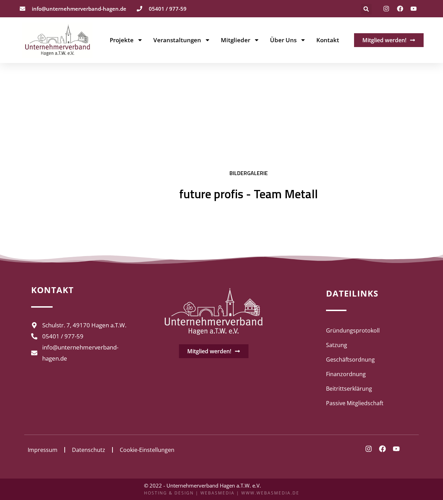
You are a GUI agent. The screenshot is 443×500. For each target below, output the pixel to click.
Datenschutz (88, 450)
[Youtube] (414, 9)
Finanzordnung (346, 374)
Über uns (283, 40)
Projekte (122, 40)
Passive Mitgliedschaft (354, 403)
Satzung (336, 345)
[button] (366, 9)
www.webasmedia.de (270, 493)
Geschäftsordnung (350, 359)
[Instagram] (386, 9)
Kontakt (327, 40)
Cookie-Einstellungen (147, 450)
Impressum (42, 450)
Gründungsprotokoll (353, 330)
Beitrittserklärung (349, 388)
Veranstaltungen (177, 40)
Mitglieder (235, 40)
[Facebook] (400, 9)
